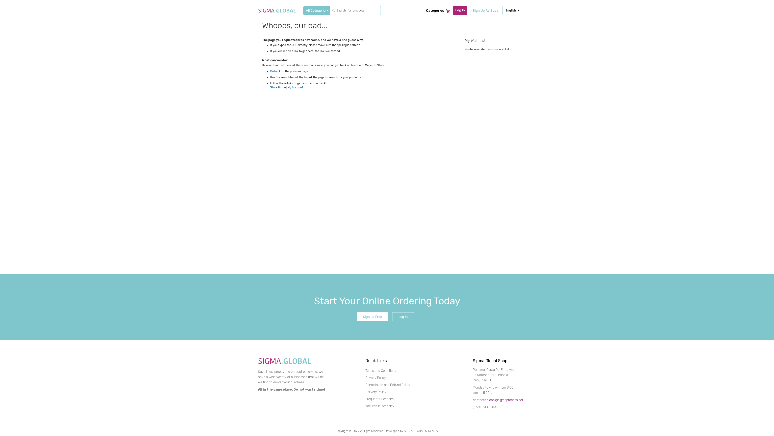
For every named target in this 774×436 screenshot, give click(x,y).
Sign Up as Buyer (486, 11)
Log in (460, 10)
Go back (275, 71)
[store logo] (277, 11)
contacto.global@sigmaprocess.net (498, 400)
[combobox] (355, 10)
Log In (403, 317)
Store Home (278, 87)
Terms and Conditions (380, 371)
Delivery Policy (375, 392)
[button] (511, 11)
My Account (295, 87)
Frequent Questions (379, 399)
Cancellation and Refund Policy (387, 385)
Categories (435, 11)
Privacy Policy (375, 378)
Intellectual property (379, 406)
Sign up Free (372, 317)
